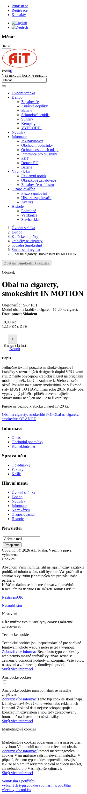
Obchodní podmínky (37, 145)
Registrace (20, 10)
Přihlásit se (20, 6)
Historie (18, 206)
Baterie (26, 110)
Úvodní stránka (23, 93)
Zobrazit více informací (19, 652)
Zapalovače (30, 102)
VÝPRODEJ (31, 128)
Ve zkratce (29, 215)
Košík (16, 474)
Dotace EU (29, 163)
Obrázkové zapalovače (38, 180)
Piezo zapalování (34, 193)
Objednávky (21, 465)
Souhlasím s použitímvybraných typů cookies (20, 783)
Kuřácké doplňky (34, 106)
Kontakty (19, 15)
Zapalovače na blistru (37, 185)
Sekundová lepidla (35, 115)
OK (20, 597)
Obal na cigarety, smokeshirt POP (27, 414)
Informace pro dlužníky (39, 154)
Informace (19, 137)
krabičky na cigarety (27, 241)
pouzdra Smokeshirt (27, 245)
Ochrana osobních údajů (39, 150)
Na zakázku (21, 171)
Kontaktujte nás (24, 446)
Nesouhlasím (12, 605)
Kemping (28, 123)
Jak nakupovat (32, 141)
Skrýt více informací (17, 669)
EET (25, 158)
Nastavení (9, 597)
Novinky (18, 132)
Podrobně (28, 211)
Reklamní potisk (33, 176)
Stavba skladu (32, 219)
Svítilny (27, 119)
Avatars (27, 202)
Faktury (17, 469)
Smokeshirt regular (26, 250)
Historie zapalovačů (36, 198)
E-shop (17, 97)
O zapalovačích (23, 189)
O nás (16, 437)
